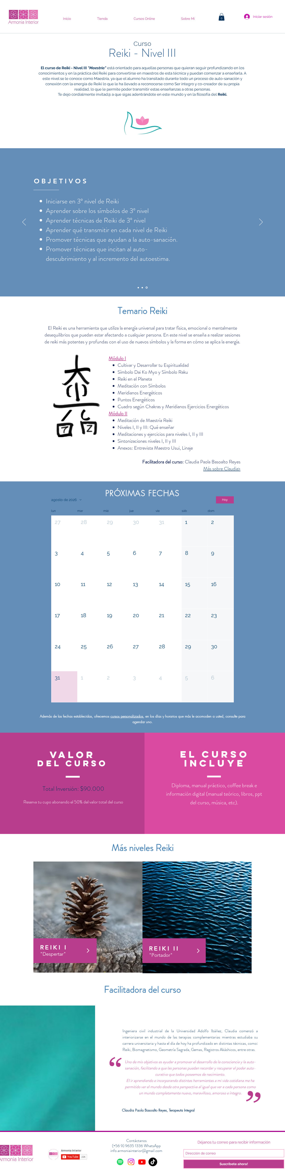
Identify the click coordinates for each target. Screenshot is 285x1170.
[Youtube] (142, 1162)
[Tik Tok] (153, 1162)
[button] (221, 16)
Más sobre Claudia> (221, 468)
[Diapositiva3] (147, 287)
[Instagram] (131, 1162)
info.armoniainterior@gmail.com (136, 1151)
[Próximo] (261, 222)
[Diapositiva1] (139, 288)
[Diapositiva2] (143, 287)
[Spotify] (120, 1162)
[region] (87, 918)
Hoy (225, 499)
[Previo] (24, 222)
